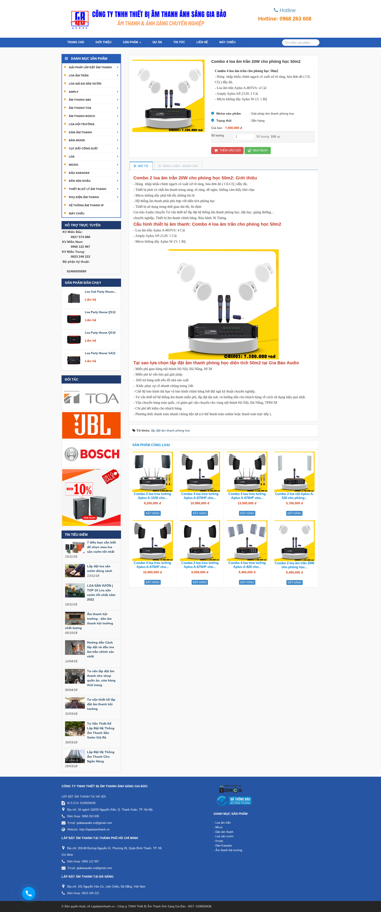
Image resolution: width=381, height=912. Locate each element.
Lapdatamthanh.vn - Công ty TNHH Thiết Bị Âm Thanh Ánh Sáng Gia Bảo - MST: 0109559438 (151, 906)
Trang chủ (75, 42)
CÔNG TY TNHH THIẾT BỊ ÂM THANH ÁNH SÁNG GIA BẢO (105, 786)
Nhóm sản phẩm (228, 113)
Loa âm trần (79, 75)
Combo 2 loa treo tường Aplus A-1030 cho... (152, 496)
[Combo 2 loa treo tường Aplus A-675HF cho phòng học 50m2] (200, 540)
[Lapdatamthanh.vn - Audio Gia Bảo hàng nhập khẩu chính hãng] (146, 17)
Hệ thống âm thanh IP (86, 205)
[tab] (141, 166)
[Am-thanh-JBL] (91, 425)
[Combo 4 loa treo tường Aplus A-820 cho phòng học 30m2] (247, 540)
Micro (73, 165)
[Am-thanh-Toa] (91, 396)
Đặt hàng (152, 513)
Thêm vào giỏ (230, 150)
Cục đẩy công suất (83, 148)
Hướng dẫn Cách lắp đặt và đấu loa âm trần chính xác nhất (100, 649)
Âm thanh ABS (80, 100)
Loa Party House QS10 (100, 311)
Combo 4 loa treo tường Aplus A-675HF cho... (200, 496)
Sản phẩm (131, 42)
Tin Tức (179, 42)
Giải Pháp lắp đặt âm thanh (90, 67)
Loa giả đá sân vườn (85, 84)
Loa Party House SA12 (100, 331)
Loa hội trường (81, 124)
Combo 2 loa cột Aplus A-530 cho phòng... (294, 496)
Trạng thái (224, 120)
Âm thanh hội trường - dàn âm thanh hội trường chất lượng (89, 621)
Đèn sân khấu (80, 181)
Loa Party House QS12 (100, 290)
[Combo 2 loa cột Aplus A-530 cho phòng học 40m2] (294, 471)
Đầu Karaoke (79, 173)
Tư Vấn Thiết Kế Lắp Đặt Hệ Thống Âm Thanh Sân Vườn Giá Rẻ (100, 730)
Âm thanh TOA (80, 108)
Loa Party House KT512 (101, 352)
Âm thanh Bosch (82, 116)
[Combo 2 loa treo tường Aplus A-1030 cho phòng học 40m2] (152, 471)
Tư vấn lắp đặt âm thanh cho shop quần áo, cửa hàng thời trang (101, 678)
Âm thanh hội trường (228, 850)
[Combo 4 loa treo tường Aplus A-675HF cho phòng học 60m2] (200, 471)
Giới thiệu (103, 42)
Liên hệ (202, 42)
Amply (73, 92)
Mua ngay (260, 150)
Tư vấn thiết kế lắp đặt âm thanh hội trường (101, 704)
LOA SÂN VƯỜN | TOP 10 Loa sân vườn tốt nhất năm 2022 (101, 592)
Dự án (157, 42)
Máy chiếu (227, 42)
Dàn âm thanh (80, 132)
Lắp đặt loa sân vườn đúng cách (99, 568)
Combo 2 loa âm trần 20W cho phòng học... (294, 565)
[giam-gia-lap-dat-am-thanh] (91, 497)
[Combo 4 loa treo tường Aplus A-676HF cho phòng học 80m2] (247, 471)
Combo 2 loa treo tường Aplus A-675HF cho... (200, 565)
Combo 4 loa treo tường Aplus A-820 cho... (247, 565)
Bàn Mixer (77, 140)
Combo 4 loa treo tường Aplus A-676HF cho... (247, 496)
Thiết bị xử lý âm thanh (87, 189)
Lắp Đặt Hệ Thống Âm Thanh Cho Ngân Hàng (100, 756)
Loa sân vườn (224, 836)
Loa (72, 156)
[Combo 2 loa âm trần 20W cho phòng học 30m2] (294, 540)
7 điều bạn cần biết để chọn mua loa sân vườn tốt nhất (101, 547)
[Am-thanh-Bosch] (91, 453)
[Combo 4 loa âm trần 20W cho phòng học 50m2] (168, 95)
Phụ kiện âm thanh (84, 197)
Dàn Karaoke (223, 845)
